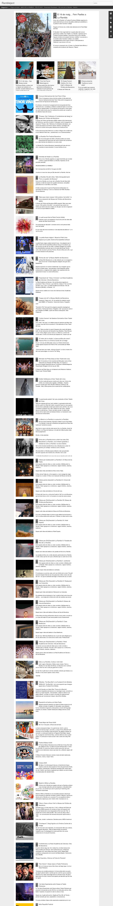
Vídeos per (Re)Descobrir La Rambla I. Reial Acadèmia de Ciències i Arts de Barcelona (53, 643)
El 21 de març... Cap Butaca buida (25, 82)
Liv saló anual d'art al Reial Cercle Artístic (52, 217)
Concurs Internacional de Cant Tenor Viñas (52, 96)
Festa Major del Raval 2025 (47, 722)
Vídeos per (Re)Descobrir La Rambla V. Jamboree (54, 561)
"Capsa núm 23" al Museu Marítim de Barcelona (54, 298)
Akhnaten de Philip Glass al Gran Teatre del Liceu (54, 359)
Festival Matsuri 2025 (45, 743)
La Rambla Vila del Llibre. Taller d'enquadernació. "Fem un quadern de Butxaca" (54, 178)
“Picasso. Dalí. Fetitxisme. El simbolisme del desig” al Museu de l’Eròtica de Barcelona (55, 117)
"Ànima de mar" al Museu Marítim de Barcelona (53, 258)
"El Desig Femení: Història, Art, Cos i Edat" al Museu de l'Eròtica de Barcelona (67, 84)
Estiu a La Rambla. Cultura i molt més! (51, 662)
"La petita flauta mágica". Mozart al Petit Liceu (53, 237)
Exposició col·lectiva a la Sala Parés (50, 702)
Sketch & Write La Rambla (47, 783)
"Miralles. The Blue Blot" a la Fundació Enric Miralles (55, 682)
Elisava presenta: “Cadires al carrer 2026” (86, 83)
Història (75, 7)
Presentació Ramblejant (50, 7)
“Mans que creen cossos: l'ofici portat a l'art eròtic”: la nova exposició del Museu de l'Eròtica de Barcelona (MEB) (55, 199)
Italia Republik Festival (46, 904)
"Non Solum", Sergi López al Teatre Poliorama (53, 864)
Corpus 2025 (43, 763)
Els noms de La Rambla (65, 7)
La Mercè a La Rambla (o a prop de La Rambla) (54, 419)
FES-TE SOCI (39, 7)
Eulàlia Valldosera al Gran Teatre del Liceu (52, 379)
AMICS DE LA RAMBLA (27, 7)
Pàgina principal (15, 7)
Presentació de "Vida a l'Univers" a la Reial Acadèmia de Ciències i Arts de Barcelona (56, 279)
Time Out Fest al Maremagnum (45, 82)
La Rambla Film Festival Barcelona (50, 136)
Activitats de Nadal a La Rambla (49, 157)
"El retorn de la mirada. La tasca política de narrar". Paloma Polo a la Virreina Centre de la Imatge (54, 339)
